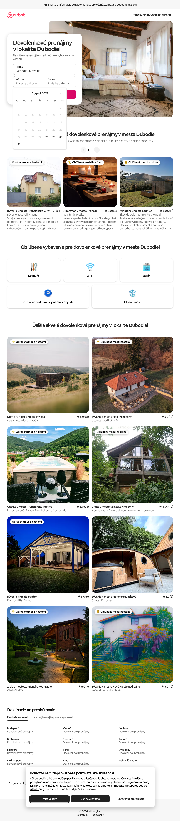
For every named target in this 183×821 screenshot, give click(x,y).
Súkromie (82, 815)
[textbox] (29, 83)
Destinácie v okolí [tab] (17, 717)
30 (60, 137)
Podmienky (97, 815)
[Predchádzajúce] (83, 150)
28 (46, 137)
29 (53, 137)
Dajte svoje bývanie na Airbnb (151, 15)
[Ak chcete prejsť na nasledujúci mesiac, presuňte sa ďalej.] (60, 93)
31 (19, 144)
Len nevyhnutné (90, 798)
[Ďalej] (97, 150)
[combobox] (44, 71)
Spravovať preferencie (131, 798)
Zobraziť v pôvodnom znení (120, 4)
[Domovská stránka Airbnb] (16, 15)
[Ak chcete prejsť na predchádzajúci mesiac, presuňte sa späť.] (19, 93)
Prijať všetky (49, 798)
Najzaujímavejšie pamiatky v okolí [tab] (53, 717)
